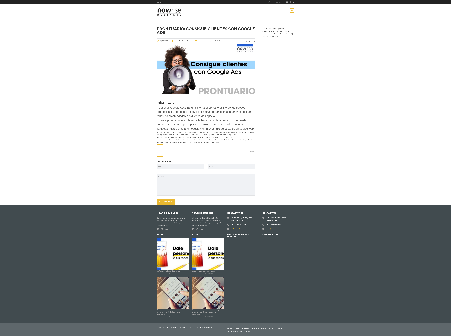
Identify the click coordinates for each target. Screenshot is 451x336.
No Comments (250, 41)
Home (229, 328)
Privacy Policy (206, 327)
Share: (252, 152)
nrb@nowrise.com (238, 229)
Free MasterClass (241, 328)
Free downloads (234, 331)
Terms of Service (193, 327)
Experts (272, 328)
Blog (258, 331)
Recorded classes (259, 328)
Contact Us (248, 331)
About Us (281, 328)
